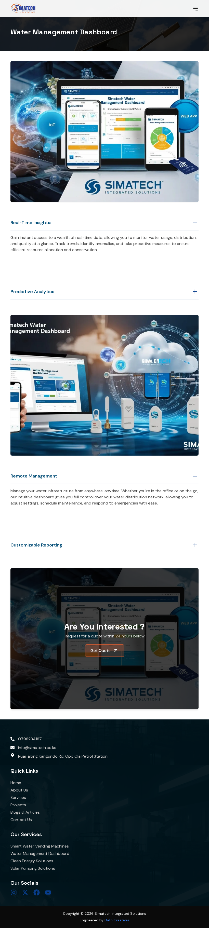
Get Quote (100, 650)
